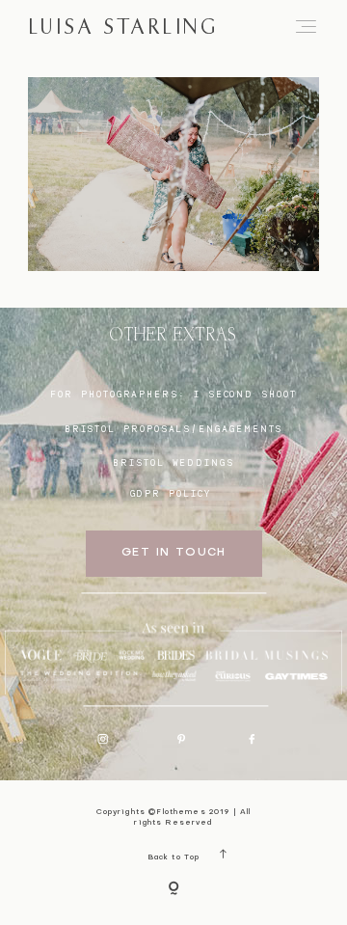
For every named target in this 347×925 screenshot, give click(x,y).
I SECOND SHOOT (245, 394)
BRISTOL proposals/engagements (174, 428)
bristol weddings (173, 462)
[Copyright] (173, 890)
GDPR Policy (170, 493)
